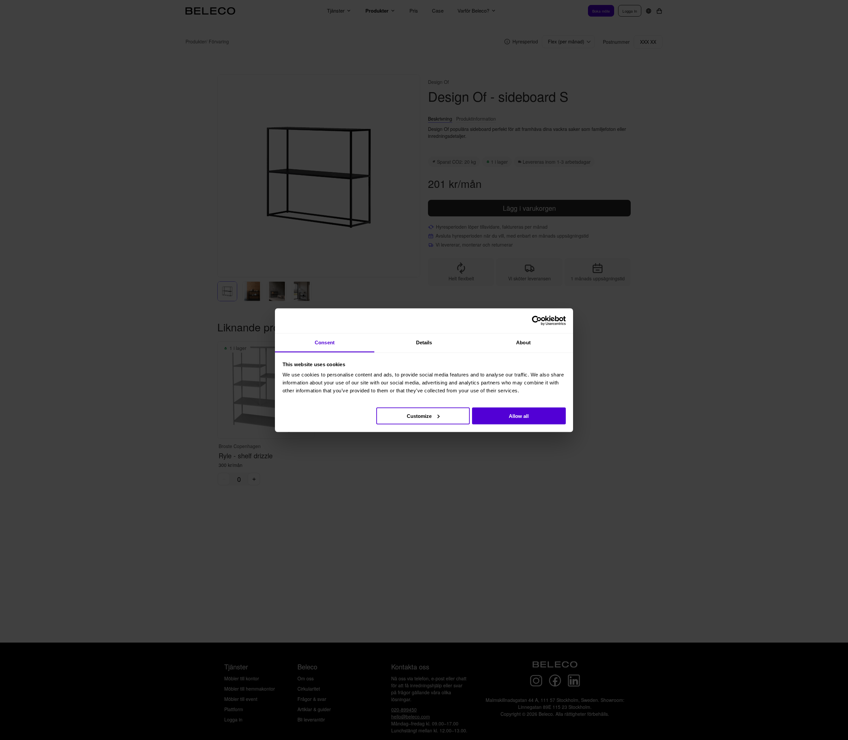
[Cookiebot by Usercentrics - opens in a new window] (537, 321)
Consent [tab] (325, 342)
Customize (419, 416)
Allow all (519, 416)
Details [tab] (424, 342)
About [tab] (523, 342)
